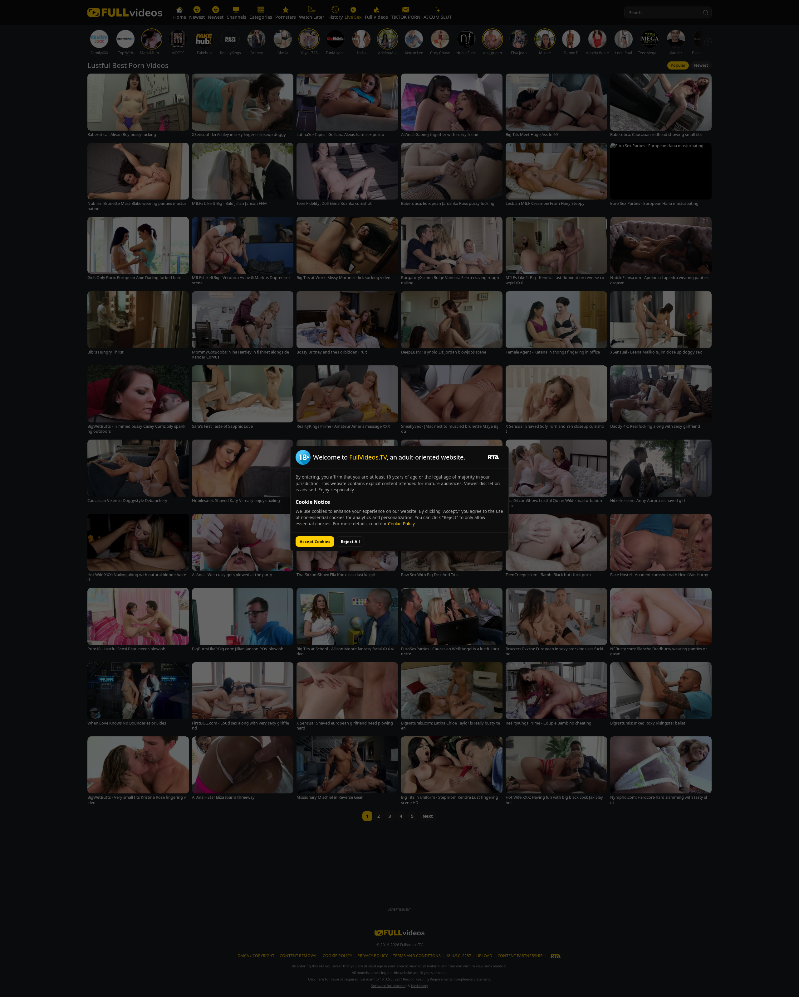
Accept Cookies (315, 541)
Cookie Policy (402, 524)
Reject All (350, 541)
